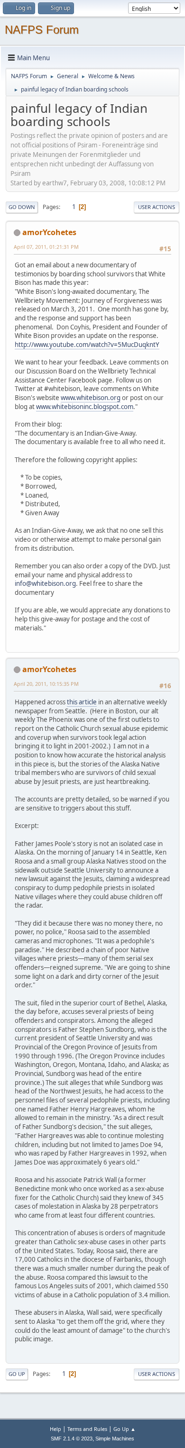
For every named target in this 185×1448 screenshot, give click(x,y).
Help (55, 1428)
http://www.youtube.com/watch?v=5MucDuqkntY (87, 344)
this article (82, 702)
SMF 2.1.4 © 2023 (71, 1438)
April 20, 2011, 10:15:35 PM (46, 683)
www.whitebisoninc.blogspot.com (84, 406)
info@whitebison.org (45, 583)
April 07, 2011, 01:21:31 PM (46, 246)
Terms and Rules (87, 1428)
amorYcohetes (49, 232)
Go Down (22, 206)
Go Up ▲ (124, 1428)
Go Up (17, 1373)
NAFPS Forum (42, 29)
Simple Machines (114, 1438)
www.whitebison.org (90, 397)
